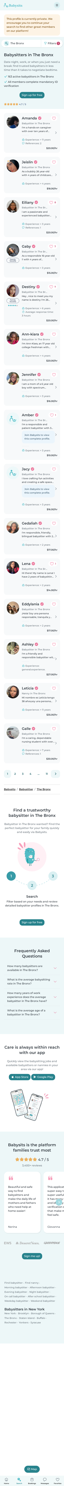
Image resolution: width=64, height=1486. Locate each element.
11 (47, 773)
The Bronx (10, 1318)
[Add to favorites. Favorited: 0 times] (54, 118)
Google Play (45, 1077)
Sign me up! (32, 1256)
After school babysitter (41, 1296)
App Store (21, 1077)
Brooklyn (23, 1313)
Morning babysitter (15, 1287)
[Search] (6, 43)
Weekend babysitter (43, 1300)
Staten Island (27, 1318)
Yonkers (23, 1322)
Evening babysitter (15, 1291)
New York (10, 1313)
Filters (53, 43)
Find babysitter (13, 1282)
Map (34, 1469)
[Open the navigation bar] (57, 5)
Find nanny (32, 1282)
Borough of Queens (42, 1313)
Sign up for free (32, 95)
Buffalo (41, 1318)
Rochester (10, 1322)
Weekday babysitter (16, 1300)
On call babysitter (14, 1296)
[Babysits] (13, 5)
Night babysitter (39, 1291)
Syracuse (36, 1322)
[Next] (55, 774)
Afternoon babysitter (42, 1287)
